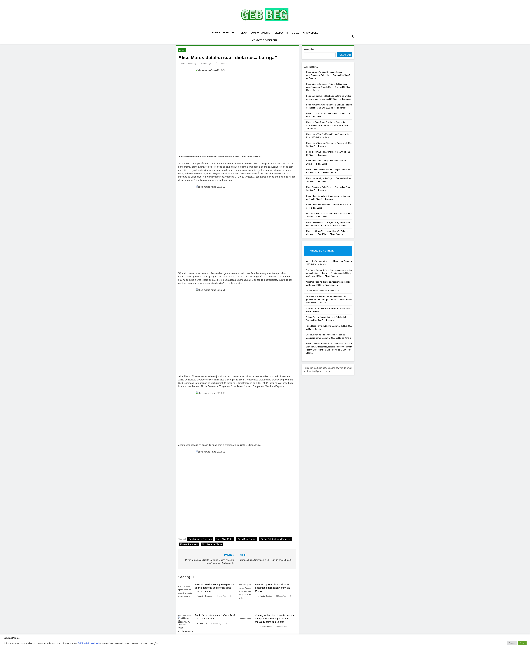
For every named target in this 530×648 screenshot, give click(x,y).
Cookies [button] (512, 643)
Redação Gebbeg (188, 63)
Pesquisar (310, 49)
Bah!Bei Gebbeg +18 (223, 32)
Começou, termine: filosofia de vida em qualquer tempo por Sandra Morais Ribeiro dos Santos (274, 618)
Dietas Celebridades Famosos (275, 539)
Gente (182, 50)
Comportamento (261, 33)
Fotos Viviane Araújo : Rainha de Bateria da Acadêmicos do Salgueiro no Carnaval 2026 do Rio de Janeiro (329, 75)
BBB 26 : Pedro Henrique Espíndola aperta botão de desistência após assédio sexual (214, 588)
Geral (295, 33)
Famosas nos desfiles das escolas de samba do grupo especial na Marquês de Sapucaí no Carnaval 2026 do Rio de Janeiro (329, 299)
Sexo (244, 33)
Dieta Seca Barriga (247, 539)
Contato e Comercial (265, 40)
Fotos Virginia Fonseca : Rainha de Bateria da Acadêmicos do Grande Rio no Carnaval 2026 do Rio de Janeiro (328, 87)
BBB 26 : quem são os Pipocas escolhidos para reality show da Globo (272, 588)
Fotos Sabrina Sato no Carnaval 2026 (322, 290)
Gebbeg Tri (281, 33)
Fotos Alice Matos (189, 544)
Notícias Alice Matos (212, 544)
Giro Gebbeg (310, 33)
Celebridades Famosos (200, 539)
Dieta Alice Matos (224, 539)
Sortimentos (202, 623)
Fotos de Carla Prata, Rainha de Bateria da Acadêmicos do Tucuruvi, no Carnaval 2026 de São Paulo (327, 125)
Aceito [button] (522, 643)
